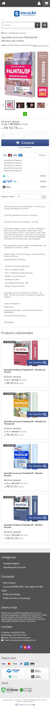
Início (5, 33)
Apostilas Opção (43, 46)
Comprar (27, 143)
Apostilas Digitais (11, 563)
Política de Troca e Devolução (16, 598)
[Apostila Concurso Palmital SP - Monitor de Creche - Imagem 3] (30, 105)
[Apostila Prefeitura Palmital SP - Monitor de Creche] (25, 363)
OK (44, 196)
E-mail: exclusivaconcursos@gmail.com (19, 640)
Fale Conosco (9, 583)
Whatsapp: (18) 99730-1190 (14, 635)
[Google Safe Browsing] (25, 690)
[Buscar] (37, 25)
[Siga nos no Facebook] (21, 647)
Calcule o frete (7, 197)
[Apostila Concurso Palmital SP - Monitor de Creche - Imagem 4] (40, 105)
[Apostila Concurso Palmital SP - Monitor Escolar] (25, 467)
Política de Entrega (11, 594)
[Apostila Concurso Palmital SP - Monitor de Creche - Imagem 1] (10, 105)
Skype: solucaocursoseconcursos (16, 638)
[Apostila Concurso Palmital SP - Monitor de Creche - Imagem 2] (20, 105)
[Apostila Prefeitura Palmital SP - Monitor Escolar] (25, 518)
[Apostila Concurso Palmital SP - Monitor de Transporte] (25, 415)
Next (47, 104)
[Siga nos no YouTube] (25, 647)
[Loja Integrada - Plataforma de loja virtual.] (25, 704)
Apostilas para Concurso (17, 33)
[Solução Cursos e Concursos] (25, 13)
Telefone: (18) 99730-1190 (14, 632)
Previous (3, 105)
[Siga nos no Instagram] (29, 647)
